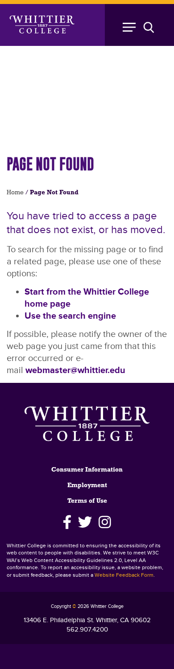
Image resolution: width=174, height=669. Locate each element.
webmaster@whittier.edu (75, 370)
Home (15, 192)
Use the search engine (70, 316)
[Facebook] (67, 522)
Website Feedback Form (124, 575)
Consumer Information (87, 470)
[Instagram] (105, 522)
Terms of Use (87, 501)
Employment (87, 485)
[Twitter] (85, 522)
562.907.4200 (87, 629)
